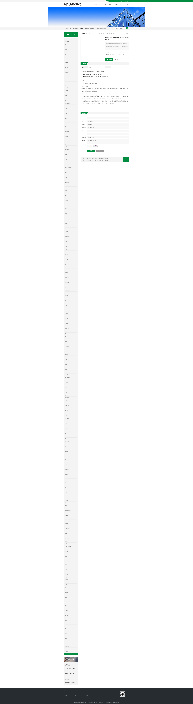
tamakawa (66, 410)
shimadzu (66, 500)
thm (65, 285)
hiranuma (66, 369)
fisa (65, 582)
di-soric (66, 256)
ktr (65, 244)
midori (66, 108)
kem (65, 477)
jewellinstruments (68, 149)
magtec (66, 349)
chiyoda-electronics (68, 546)
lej (65, 459)
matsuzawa (67, 59)
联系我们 (126, 4)
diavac (66, 520)
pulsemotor (67, 561)
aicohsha (66, 479)
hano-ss (66, 420)
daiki (65, 623)
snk (65, 218)
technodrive (67, 559)
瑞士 (65, 44)
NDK (65, 433)
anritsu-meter (67, 641)
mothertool (66, 361)
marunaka (66, 90)
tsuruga (66, 564)
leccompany (67, 277)
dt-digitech (66, 313)
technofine (66, 515)
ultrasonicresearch (68, 182)
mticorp (66, 428)
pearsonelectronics (68, 251)
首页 (103, 33)
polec (66, 187)
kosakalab (66, 474)
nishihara (66, 295)
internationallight (67, 377)
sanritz (66, 536)
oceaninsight (67, 528)
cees (65, 82)
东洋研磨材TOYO (68, 87)
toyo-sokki (66, 318)
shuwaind (66, 231)
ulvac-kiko (66, 523)
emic (65, 446)
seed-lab (66, 464)
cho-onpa (66, 203)
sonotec (66, 190)
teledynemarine (67, 502)
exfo (65, 351)
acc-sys (66, 587)
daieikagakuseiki (67, 103)
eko (65, 57)
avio (65, 308)
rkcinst (66, 633)
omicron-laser (67, 469)
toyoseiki (66, 49)
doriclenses (67, 454)
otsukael (66, 374)
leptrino (66, 589)
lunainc (66, 507)
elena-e (66, 533)
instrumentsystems (68, 461)
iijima (65, 172)
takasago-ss (67, 541)
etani (65, 487)
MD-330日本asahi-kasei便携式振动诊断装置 (103, 28)
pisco (66, 379)
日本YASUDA (67, 41)
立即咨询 (110, 59)
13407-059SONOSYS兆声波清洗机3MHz (76, 28)
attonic (66, 341)
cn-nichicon (67, 538)
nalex (66, 195)
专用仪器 (66, 651)
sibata (66, 505)
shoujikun (66, 415)
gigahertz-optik (67, 269)
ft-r (65, 215)
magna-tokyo (67, 418)
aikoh (66, 338)
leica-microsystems (68, 510)
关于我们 (100, 4)
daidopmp (66, 72)
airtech (66, 223)
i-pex (65, 144)
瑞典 (65, 126)
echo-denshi (67, 423)
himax (66, 300)
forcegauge (67, 484)
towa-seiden (67, 131)
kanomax (66, 630)
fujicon (66, 333)
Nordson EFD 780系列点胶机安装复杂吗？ (72, 673)
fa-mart (66, 123)
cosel (66, 543)
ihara (65, 287)
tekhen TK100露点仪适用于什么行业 (71, 668)
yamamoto (66, 62)
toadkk (66, 625)
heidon (66, 95)
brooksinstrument (68, 267)
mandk (66, 492)
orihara (66, 241)
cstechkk (66, 574)
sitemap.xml (107, 702)
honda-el (66, 643)
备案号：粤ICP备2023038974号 (99, 702)
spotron (66, 274)
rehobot (66, 249)
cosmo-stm (67, 282)
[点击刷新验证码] (95, 146)
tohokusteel (67, 402)
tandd (66, 597)
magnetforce (67, 441)
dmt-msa (66, 451)
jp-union (66, 305)
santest (66, 105)
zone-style (66, 382)
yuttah (66, 146)
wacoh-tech (67, 592)
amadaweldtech (67, 290)
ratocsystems (67, 551)
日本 (65, 46)
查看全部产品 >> (71, 653)
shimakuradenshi (67, 205)
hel (65, 482)
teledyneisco (67, 438)
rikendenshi (67, 405)
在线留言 (121, 4)
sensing (66, 121)
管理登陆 (117, 702)
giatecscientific (67, 436)
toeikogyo (66, 413)
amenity (66, 226)
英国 (65, 141)
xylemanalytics (67, 162)
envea (66, 359)
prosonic (66, 200)
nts (65, 336)
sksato (66, 638)
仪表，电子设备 (111, 33)
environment (67, 610)
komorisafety (67, 328)
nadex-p (66, 297)
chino (66, 310)
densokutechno (67, 566)
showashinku (67, 518)
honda (66, 110)
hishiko (66, 356)
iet (65, 628)
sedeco (66, 177)
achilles (66, 569)
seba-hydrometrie (68, 167)
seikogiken (66, 272)
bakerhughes (67, 236)
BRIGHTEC (67, 397)
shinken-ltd (66, 497)
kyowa (66, 331)
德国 (65, 54)
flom (65, 80)
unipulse (66, 323)
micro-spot (66, 292)
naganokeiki (67, 646)
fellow (66, 118)
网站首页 (95, 4)
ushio (66, 620)
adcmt (66, 556)
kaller (66, 169)
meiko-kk (66, 431)
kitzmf (66, 648)
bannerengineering (68, 456)
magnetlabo (67, 346)
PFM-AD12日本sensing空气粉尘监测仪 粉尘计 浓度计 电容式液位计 (97, 160)
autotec (66, 208)
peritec (66, 139)
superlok (66, 164)
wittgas (66, 154)
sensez (66, 605)
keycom (66, 395)
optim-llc (66, 354)
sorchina (66, 259)
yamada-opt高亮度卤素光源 (70, 682)
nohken (66, 113)
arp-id (66, 602)
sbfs (65, 228)
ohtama (66, 400)
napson (66, 364)
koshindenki (67, 584)
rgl (65, 85)
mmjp (66, 192)
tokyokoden (67, 615)
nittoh (66, 100)
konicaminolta (67, 612)
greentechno (67, 579)
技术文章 (116, 4)
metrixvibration (67, 390)
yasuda (66, 98)
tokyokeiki (66, 67)
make (66, 128)
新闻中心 (111, 4)
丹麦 (65, 77)
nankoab (66, 233)
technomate (67, 372)
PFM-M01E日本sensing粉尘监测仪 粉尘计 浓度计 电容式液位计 (96, 158)
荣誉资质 (65, 695)
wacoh (66, 213)
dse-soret (66, 254)
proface (66, 387)
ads (65, 443)
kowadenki (66, 185)
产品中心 (105, 4)
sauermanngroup (67, 315)
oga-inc (66, 210)
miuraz (66, 64)
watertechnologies (68, 151)
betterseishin (67, 495)
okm (65, 264)
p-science (66, 548)
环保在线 (114, 702)
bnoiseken (66, 136)
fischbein (66, 246)
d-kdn (66, 159)
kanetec (66, 392)
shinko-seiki (67, 525)
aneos (66, 607)
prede (66, 600)
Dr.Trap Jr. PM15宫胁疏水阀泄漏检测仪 (89, 28)
